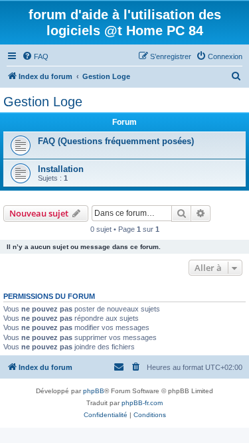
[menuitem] (35, 56)
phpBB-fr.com (142, 402)
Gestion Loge (42, 101)
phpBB (93, 391)
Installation (61, 169)
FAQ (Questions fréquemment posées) (116, 141)
